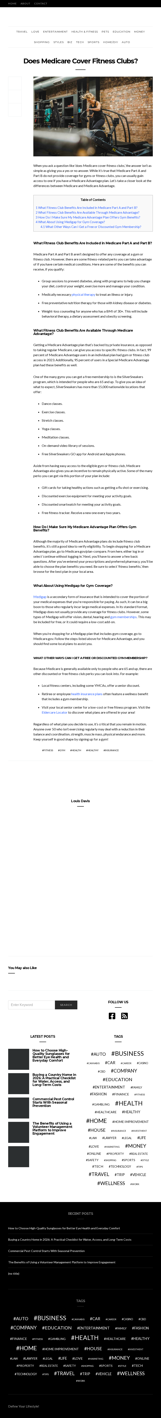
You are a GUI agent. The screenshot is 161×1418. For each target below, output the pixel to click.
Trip (121, 1175)
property (116, 1153)
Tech (80, 42)
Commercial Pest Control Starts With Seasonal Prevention (53, 1102)
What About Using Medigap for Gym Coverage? (70, 222)
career (126, 1063)
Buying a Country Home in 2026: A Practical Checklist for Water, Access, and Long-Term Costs (54, 1080)
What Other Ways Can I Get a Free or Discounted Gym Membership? (90, 227)
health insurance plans (87, 694)
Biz (70, 42)
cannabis (94, 1063)
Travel (22, 31)
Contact (40, 3)
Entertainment (55, 31)
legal (127, 1138)
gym (62, 750)
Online (95, 1153)
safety (93, 1160)
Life (142, 1137)
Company (125, 1071)
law (94, 1138)
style (145, 1160)
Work (135, 1184)
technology (120, 1166)
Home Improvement (131, 1122)
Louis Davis (80, 801)
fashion (99, 1094)
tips (140, 1166)
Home (12, 3)
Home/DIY (110, 42)
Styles (58, 42)
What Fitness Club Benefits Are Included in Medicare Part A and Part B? (87, 207)
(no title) (13, 1273)
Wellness (112, 1183)
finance (121, 1094)
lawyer (110, 1138)
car (111, 1062)
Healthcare (106, 1112)
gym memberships (123, 617)
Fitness (48, 750)
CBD (102, 1071)
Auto (126, 42)
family (137, 1087)
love (95, 1146)
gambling (102, 1104)
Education (121, 31)
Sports (93, 42)
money (137, 1146)
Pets (105, 31)
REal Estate (139, 1153)
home (98, 1120)
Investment (140, 1130)
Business (129, 1053)
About (25, 3)
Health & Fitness (84, 31)
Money (139, 31)
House (98, 1130)
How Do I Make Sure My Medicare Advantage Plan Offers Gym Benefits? (88, 217)
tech (98, 1166)
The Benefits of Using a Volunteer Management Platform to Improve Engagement (52, 1128)
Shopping (42, 42)
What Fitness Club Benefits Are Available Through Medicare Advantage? (87, 212)
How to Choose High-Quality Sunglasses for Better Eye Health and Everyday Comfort (51, 1055)
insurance (112, 750)
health (76, 750)
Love (35, 31)
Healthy (93, 750)
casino (143, 1063)
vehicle (139, 1174)
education (118, 1079)
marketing (113, 1146)
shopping (110, 1160)
